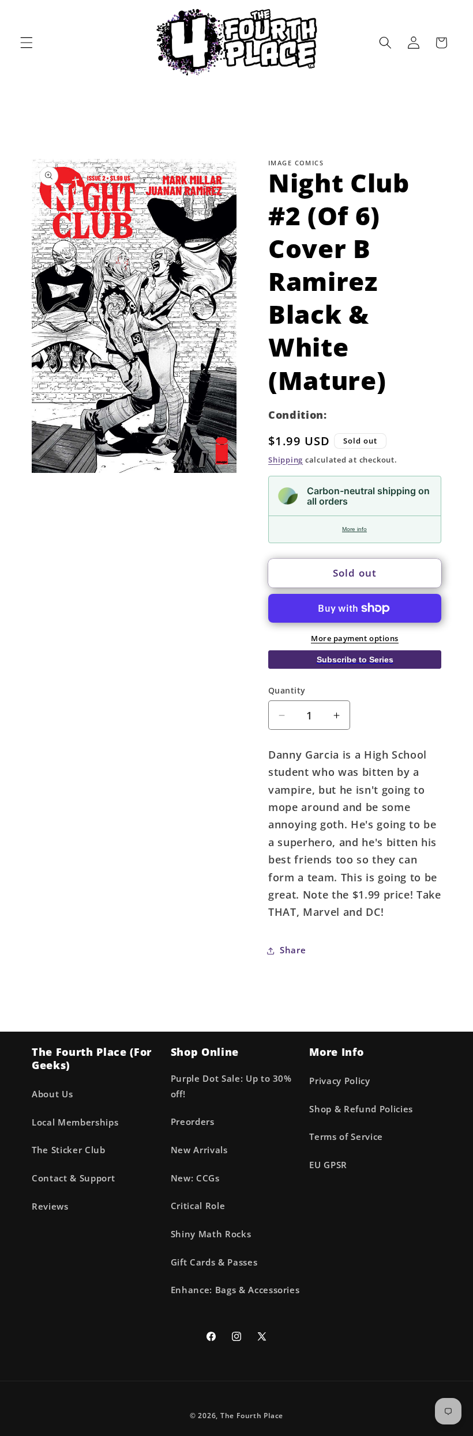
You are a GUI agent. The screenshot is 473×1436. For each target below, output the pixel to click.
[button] (26, 42)
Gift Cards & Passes (214, 1262)
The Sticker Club (69, 1150)
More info (354, 529)
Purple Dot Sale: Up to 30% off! (231, 1086)
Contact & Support (73, 1178)
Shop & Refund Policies (361, 1109)
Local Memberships (75, 1122)
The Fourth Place (251, 1415)
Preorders (193, 1122)
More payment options (355, 638)
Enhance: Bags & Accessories (235, 1290)
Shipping (285, 459)
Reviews (50, 1206)
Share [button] (293, 950)
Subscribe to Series (355, 659)
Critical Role (198, 1206)
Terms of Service (346, 1137)
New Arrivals (199, 1150)
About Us (52, 1094)
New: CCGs (195, 1178)
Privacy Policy (339, 1081)
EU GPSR (328, 1165)
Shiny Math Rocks (211, 1234)
